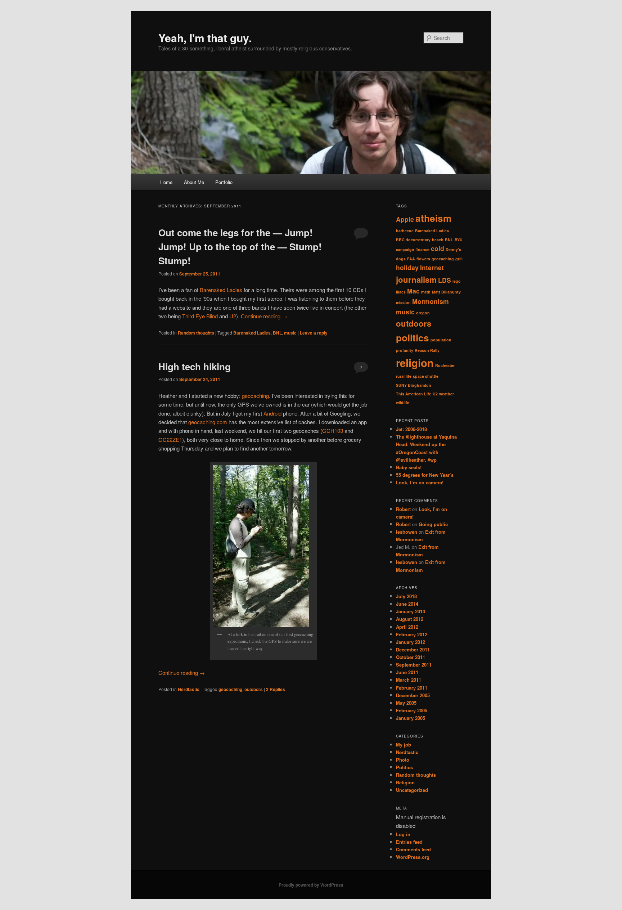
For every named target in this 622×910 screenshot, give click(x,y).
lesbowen (406, 531)
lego (456, 281)
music (290, 333)
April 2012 (407, 626)
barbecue (405, 230)
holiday (407, 267)
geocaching (255, 395)
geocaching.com (207, 422)
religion (415, 362)
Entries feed (409, 841)
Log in (403, 834)
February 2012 (411, 634)
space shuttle (425, 376)
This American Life (413, 393)
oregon (423, 312)
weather (446, 393)
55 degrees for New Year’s (425, 474)
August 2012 (409, 618)
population (441, 339)
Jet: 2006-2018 (411, 429)
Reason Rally (427, 350)
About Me (194, 182)
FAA (411, 258)
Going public (433, 524)
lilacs (401, 292)
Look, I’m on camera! (419, 482)
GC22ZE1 (170, 439)
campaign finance (412, 249)
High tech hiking (194, 366)
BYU (459, 239)
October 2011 (410, 657)
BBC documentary (413, 239)
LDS (444, 279)
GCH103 (332, 430)
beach (437, 239)
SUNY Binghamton (413, 385)
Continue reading (264, 316)
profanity (404, 350)
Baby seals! (409, 467)
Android (272, 413)
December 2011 (413, 649)
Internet (432, 267)
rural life (403, 376)
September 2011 (414, 664)
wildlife (402, 402)
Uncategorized (412, 789)
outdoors (253, 689)
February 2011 (411, 687)
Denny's (453, 249)
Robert (403, 509)
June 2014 (407, 603)
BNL (277, 333)
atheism (433, 218)
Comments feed (413, 849)
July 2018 (406, 596)
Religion (405, 782)
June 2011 (407, 672)
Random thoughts (196, 333)
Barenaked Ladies (221, 289)
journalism (416, 279)
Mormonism (430, 301)
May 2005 (406, 702)
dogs (401, 258)
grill (459, 258)
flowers (423, 258)
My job (403, 744)
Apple (405, 219)
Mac (413, 290)
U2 (232, 316)
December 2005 (413, 695)
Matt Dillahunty (446, 292)
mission (403, 302)
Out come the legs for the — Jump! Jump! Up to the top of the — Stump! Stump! (240, 246)
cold (437, 248)
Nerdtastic (188, 689)
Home (166, 182)
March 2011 (408, 679)
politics (412, 337)
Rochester (445, 365)
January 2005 (410, 717)
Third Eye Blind (200, 316)
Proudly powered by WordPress (311, 885)
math (426, 292)
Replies (275, 689)
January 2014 (410, 611)
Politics (404, 767)
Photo (402, 759)
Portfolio (224, 182)
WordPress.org (412, 856)
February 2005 (411, 710)
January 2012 (410, 641)
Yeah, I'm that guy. (205, 37)
